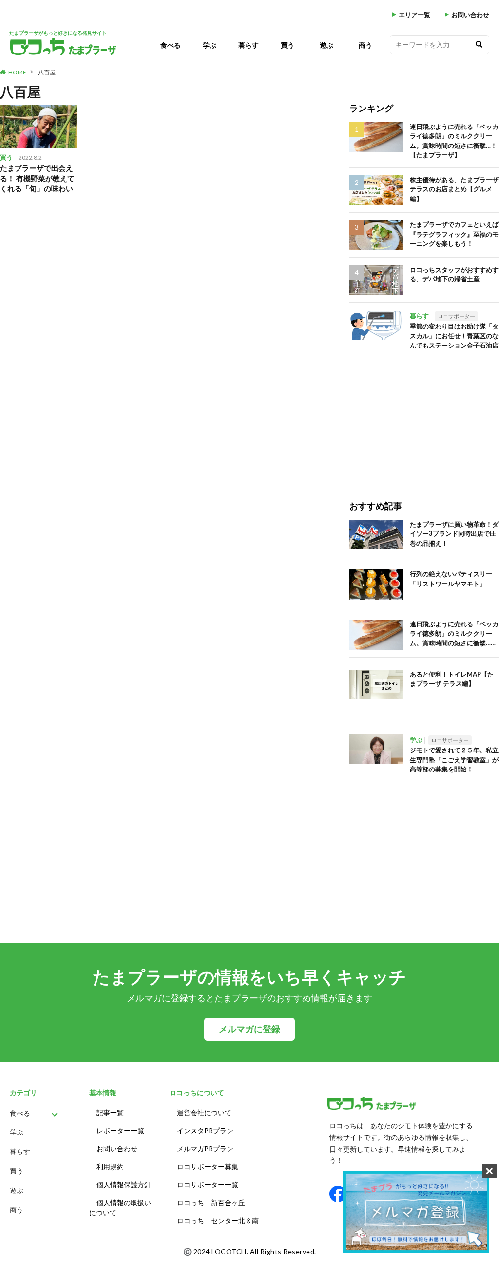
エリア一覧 (414, 14)
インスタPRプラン (205, 1130)
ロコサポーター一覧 (207, 1184)
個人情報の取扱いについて (120, 1207)
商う (365, 45)
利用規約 (110, 1166)
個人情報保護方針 (123, 1184)
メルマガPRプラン (205, 1148)
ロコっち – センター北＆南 (218, 1220)
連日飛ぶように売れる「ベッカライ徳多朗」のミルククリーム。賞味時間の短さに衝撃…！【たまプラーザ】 (454, 141)
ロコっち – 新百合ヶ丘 (211, 1202)
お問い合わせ (470, 14)
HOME (17, 72)
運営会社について (204, 1112)
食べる (170, 45)
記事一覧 (110, 1112)
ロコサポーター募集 (207, 1166)
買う (287, 45)
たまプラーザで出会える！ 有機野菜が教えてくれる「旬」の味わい (37, 178)
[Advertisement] (424, 419)
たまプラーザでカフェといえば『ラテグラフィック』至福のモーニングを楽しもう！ (454, 233)
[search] (479, 45)
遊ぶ (326, 45)
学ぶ (209, 45)
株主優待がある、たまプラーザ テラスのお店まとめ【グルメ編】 (454, 189)
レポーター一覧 (120, 1130)
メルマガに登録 (249, 1029)
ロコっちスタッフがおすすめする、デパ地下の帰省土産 (454, 274)
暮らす (248, 45)
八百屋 (47, 72)
